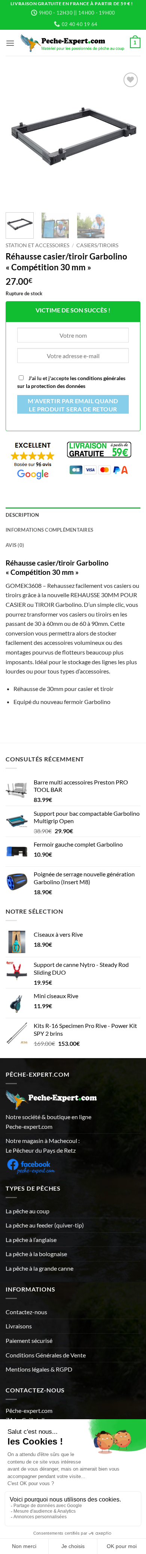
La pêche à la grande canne (39, 1268)
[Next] (128, 137)
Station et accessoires (37, 245)
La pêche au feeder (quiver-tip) (45, 1225)
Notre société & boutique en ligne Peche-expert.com (48, 1121)
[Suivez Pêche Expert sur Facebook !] (31, 1165)
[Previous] (17, 137)
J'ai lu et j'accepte (71, 382)
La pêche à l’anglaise (31, 1239)
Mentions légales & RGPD (39, 1369)
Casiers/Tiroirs (97, 245)
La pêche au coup (27, 1210)
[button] (10, 43)
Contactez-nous (26, 1311)
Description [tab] (22, 515)
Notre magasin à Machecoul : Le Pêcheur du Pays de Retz (43, 1145)
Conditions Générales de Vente (46, 1355)
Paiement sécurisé (29, 1340)
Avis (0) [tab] (15, 545)
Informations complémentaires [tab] (49, 530)
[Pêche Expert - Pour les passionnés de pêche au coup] (72, 43)
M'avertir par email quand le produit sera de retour (73, 405)
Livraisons (19, 1326)
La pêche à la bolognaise (36, 1253)
